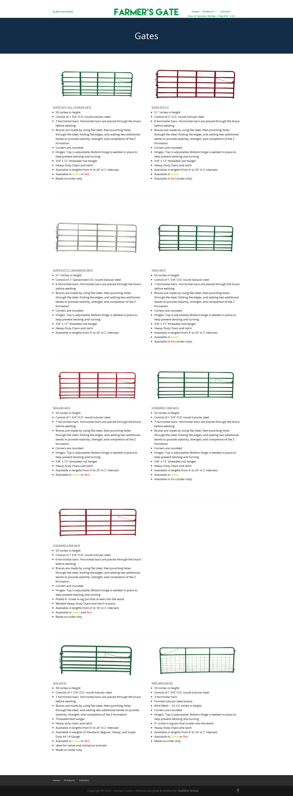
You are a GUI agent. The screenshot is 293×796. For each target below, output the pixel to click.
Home (195, 11)
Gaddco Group (187, 791)
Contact (225, 11)
